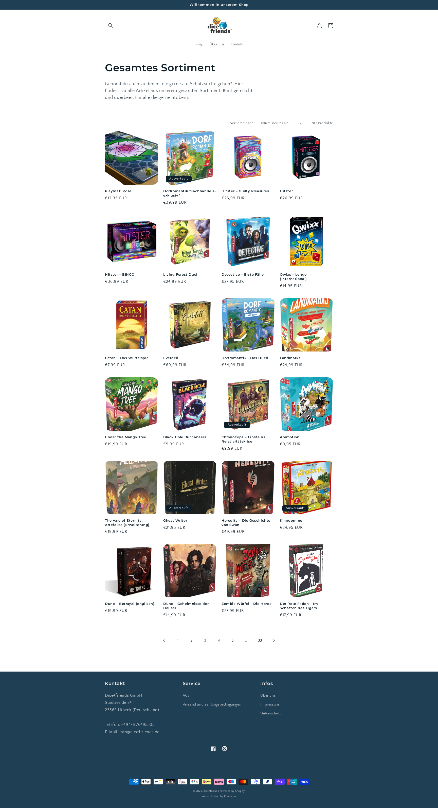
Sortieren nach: (242, 123)
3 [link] (205, 640)
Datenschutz (270, 713)
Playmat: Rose (118, 191)
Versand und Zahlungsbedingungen (212, 704)
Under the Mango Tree (125, 437)
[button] (110, 25)
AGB (186, 696)
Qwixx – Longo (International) (293, 276)
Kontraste (230, 796)
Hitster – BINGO (120, 274)
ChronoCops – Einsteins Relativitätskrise (243, 439)
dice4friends (212, 791)
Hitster (286, 191)
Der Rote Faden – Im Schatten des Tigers (299, 606)
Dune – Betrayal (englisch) (130, 604)
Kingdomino (291, 520)
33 (260, 641)
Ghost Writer (175, 520)
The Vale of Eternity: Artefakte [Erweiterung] (127, 522)
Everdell (170, 358)
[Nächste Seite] (273, 640)
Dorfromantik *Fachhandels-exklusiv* (189, 193)
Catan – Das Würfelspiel (127, 358)
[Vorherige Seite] (164, 640)
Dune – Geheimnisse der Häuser (186, 606)
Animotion (289, 437)
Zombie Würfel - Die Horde (247, 604)
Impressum (269, 704)
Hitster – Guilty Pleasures (245, 191)
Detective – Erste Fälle (243, 274)
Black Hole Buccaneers (184, 437)
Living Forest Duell (180, 274)
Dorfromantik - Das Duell (245, 358)
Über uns (268, 696)
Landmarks (290, 358)
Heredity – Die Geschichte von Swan (246, 522)
